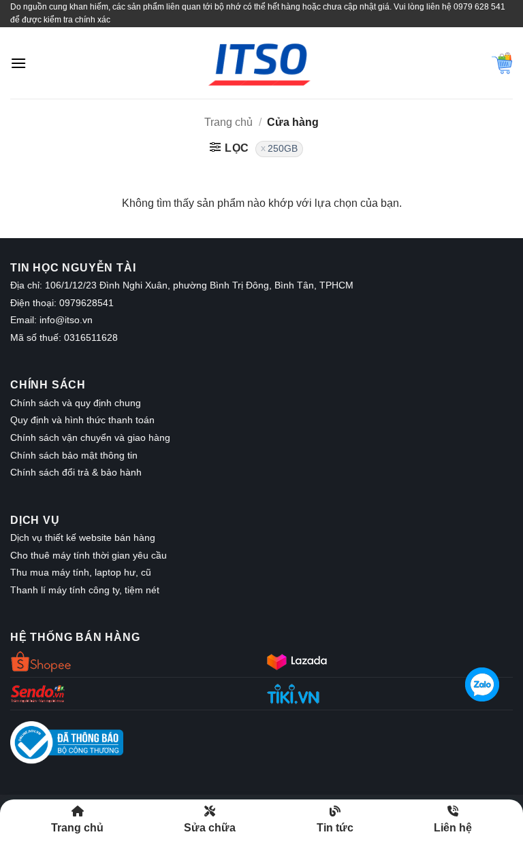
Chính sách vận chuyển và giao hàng (90, 437)
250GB (283, 149)
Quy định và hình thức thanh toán (82, 419)
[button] (18, 63)
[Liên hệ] (482, 683)
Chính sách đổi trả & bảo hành (76, 472)
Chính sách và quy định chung (75, 402)
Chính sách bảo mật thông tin (74, 455)
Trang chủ (228, 122)
